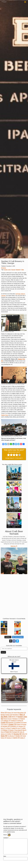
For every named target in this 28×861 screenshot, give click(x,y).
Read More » (5, 699)
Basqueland (15, 714)
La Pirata (8, 728)
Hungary (22, 726)
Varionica (10, 738)
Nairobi (12, 730)
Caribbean (6, 720)
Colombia (14, 720)
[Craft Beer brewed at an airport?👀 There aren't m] (17, 624)
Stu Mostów (11, 736)
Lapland (14, 728)
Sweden (19, 736)
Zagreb (16, 738)
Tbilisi (22, 269)
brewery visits (7, 269)
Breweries (3, 268)
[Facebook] (14, 640)
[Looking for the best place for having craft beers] (4, 631)
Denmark (12, 722)
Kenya (3, 728)
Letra (19, 728)
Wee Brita (6, 691)
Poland (8, 732)
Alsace (10, 712)
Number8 (18, 269)
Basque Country (6, 715)
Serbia (10, 734)
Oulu (24, 730)
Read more (13, 546)
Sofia (24, 734)
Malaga (6, 730)
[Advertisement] (14, 802)
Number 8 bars (4, 415)
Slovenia (18, 734)
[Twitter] (17, 640)
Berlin (15, 717)
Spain (4, 736)
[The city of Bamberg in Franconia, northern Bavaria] (4, 624)
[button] (18, 2)
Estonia (5, 724)
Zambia (22, 738)
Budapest (16, 718)
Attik (16, 712)
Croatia (4, 722)
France (20, 724)
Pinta (3, 732)
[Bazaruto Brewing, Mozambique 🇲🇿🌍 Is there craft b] (17, 631)
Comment (6, 837)
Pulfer (22, 732)
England (19, 722)
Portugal (15, 732)
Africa (4, 712)
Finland (12, 724)
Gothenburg (14, 726)
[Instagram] (10, 640)
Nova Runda (18, 730)
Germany (6, 726)
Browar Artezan (8, 718)
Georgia (13, 269)
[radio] (8, 455)
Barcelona (22, 712)
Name (4, 856)
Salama (4, 734)
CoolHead (20, 720)
